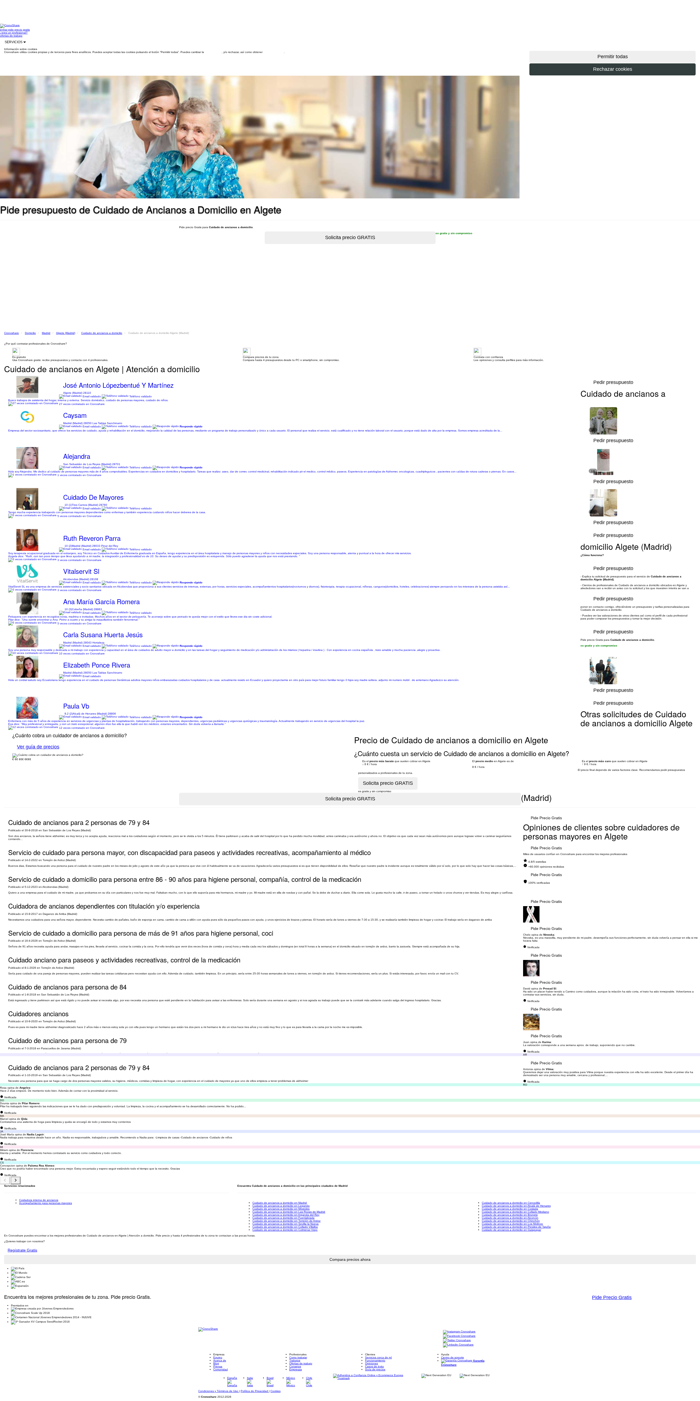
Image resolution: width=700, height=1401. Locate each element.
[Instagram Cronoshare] (459, 1331)
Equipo (217, 1357)
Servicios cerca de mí (378, 1357)
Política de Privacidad (255, 1391)
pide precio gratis (19, 29)
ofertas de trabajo (11, 35)
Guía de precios (375, 1369)
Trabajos (294, 1360)
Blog (216, 1363)
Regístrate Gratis (22, 1250)
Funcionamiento (375, 1360)
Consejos (295, 1366)
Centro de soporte (452, 1357)
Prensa (217, 1366)
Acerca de (219, 1360)
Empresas (295, 1369)
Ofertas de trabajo (300, 1363)
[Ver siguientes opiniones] (16, 1180)
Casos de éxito (374, 1366)
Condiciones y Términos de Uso (218, 1391)
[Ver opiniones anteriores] (5, 1180)
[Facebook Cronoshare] (459, 1336)
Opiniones (371, 1363)
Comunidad (220, 1369)
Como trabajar (298, 1357)
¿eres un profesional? (14, 32)
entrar (4, 29)
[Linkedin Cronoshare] (458, 1344)
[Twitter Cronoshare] (457, 1340)
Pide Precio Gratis (546, 818)
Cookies (275, 1391)
